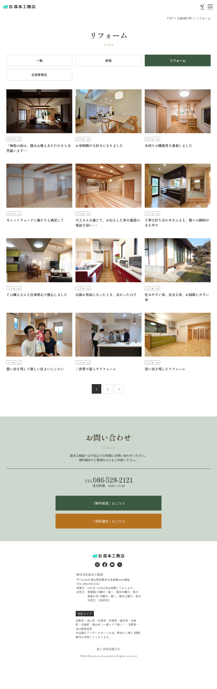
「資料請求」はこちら (108, 521)
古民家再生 (39, 74)
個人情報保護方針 (108, 648)
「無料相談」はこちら (108, 503)
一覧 (39, 60)
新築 (108, 60)
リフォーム (178, 60)
